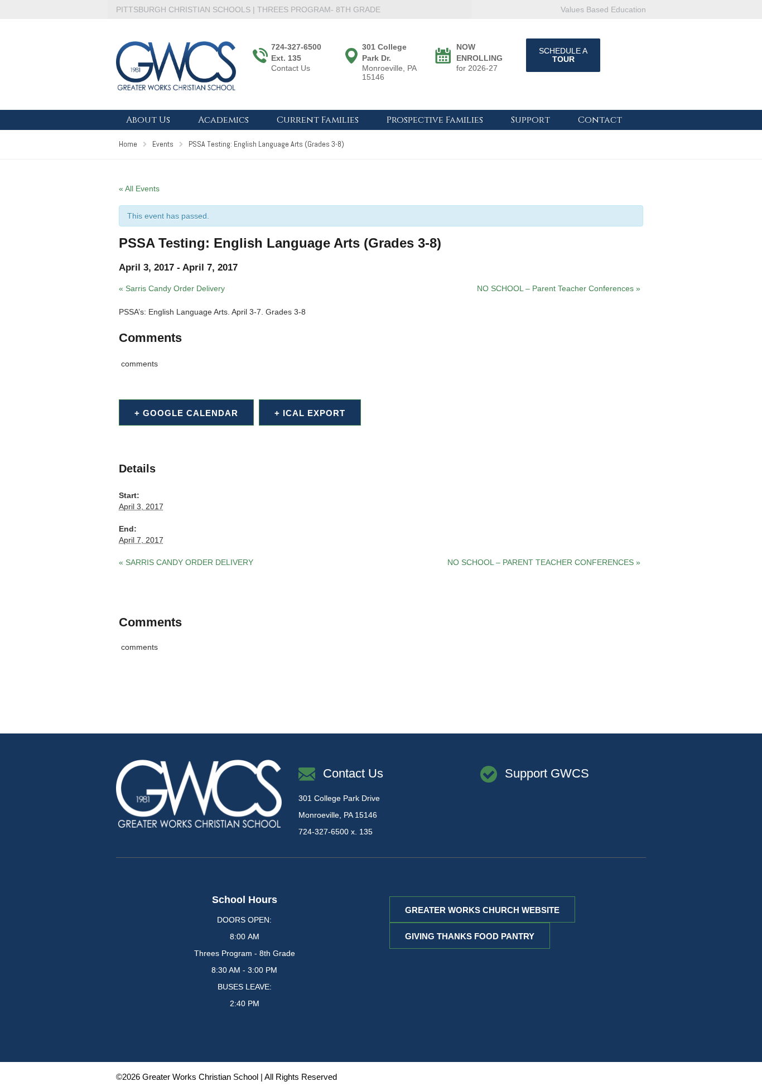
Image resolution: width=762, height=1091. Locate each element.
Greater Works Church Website (482, 910)
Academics (223, 120)
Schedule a (563, 55)
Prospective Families (435, 120)
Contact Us (290, 68)
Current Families (318, 120)
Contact (600, 120)
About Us (148, 120)
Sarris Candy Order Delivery (172, 288)
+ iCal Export (309, 413)
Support (530, 120)
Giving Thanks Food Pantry (469, 936)
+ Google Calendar (186, 413)
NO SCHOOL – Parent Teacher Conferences (558, 288)
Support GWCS (547, 773)
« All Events (139, 188)
